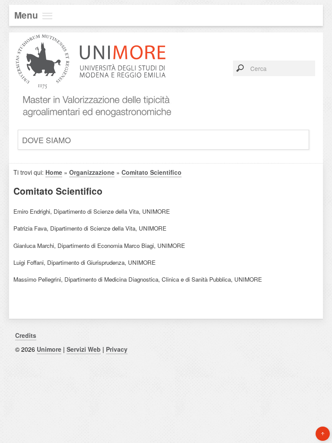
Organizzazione (92, 172)
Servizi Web (84, 349)
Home (53, 172)
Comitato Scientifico (151, 172)
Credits (25, 335)
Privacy (117, 349)
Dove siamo (46, 139)
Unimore (49, 349)
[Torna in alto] (323, 434)
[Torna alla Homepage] (94, 123)
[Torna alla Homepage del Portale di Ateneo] (91, 95)
